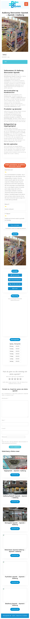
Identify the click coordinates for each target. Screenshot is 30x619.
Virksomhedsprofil (15, 279)
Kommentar (5, 398)
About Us (19, 615)
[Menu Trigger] (26, 4)
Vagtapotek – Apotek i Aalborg (15, 471)
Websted (4, 436)
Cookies (25, 615)
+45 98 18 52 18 (15, 284)
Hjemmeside (15, 275)
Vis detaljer (16, 475)
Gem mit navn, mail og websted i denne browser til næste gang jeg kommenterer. (15, 442)
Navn (3, 420)
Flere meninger (15, 225)
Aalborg (4, 54)
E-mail (16, 288)
